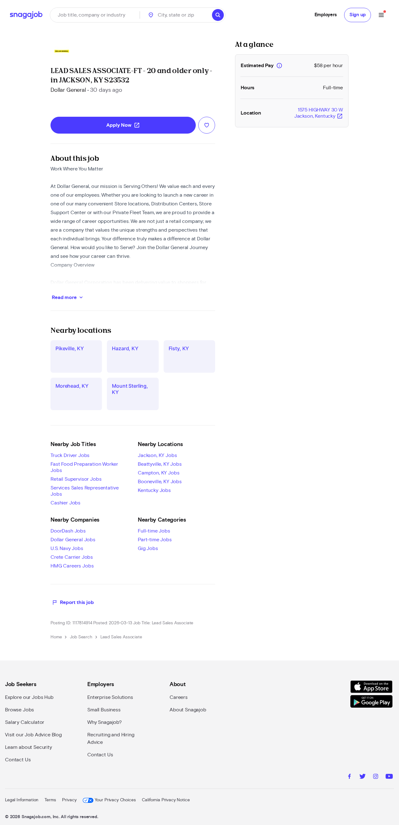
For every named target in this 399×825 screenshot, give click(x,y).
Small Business (104, 709)
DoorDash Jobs (68, 530)
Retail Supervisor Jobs (75, 479)
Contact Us (18, 759)
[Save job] (206, 125)
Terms (50, 800)
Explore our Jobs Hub (29, 697)
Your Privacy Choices (115, 800)
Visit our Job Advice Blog (33, 734)
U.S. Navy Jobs (66, 548)
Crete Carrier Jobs (71, 557)
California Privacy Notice (166, 800)
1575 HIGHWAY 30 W (318, 113)
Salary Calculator (24, 722)
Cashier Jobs (65, 502)
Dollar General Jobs (72, 539)
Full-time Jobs (154, 530)
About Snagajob (188, 709)
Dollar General (68, 90)
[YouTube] (389, 777)
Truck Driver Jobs (69, 455)
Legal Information (21, 800)
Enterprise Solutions (110, 697)
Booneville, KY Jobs (160, 481)
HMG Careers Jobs (72, 565)
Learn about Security (28, 747)
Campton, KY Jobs (158, 472)
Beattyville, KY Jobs (160, 464)
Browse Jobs (19, 709)
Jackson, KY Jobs (157, 455)
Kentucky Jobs (154, 490)
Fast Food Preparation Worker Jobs (84, 467)
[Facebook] (349, 777)
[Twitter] (362, 777)
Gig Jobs (148, 548)
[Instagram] (375, 777)
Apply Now (123, 125)
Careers (179, 697)
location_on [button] (151, 15)
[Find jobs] (218, 15)
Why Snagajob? (104, 722)
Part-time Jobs (155, 539)
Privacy (69, 800)
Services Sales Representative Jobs (84, 491)
